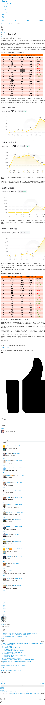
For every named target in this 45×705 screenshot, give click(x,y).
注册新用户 (3, 683)
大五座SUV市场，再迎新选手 (8, 656)
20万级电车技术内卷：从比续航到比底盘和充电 (11, 658)
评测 (4, 605)
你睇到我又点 (9, 512)
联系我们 (2, 689)
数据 (9, 23)
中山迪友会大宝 (9, 571)
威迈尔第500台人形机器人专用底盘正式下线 (11, 647)
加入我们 (15, 692)
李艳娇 (4, 37)
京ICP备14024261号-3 (20, 693)
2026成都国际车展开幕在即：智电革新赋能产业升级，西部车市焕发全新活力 (18, 659)
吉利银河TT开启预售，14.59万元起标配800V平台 (12, 652)
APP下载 (9, 3)
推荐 (4, 602)
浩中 (7, 453)
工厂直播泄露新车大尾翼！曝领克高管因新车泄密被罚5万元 (14, 650)
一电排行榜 (5, 32)
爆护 (7, 541)
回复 (4, 450)
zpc (7, 534)
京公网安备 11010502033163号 (32, 693)
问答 (4, 614)
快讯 (15, 20)
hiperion (8, 578)
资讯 (5, 23)
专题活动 (41, 20)
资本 (4, 613)
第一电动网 (12, 693)
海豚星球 (8, 475)
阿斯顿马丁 (8, 556)
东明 (7, 519)
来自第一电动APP (18, 446)
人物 (4, 611)
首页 (3, 20)
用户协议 (19, 692)
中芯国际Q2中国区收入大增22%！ (9, 653)
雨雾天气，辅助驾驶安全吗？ (8, 646)
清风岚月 (8, 482)
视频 (28, 20)
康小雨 (7, 549)
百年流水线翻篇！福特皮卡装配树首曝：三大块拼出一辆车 (14, 655)
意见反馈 (2, 690)
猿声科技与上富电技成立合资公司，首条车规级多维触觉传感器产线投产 (17, 661)
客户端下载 (6, 692)
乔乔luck (8, 490)
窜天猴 (7, 446)
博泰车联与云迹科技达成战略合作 (9, 649)
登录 (22, 685)
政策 (4, 610)
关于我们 (2, 692)
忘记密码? (42, 683)
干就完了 (8, 526)
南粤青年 (8, 504)
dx (6, 563)
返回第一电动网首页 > (5, 347)
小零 (7, 585)
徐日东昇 (8, 460)
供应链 (4, 607)
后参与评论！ (4, 429)
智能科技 (5, 608)
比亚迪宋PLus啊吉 (10, 468)
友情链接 (23, 692)
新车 (4, 604)
